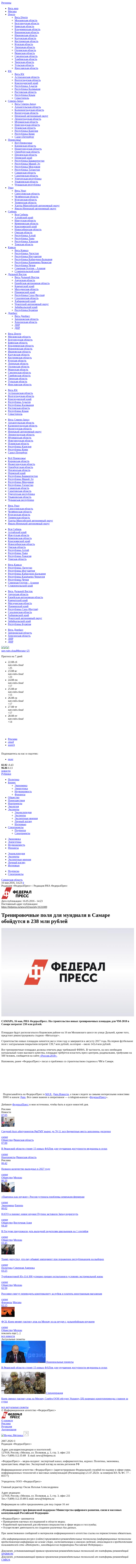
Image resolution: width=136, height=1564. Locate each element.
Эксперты (13, 809)
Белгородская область (27, 23)
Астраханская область (27, 77)
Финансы (20, 794)
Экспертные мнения (26, 818)
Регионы (6, 2)
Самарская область (25, 172)
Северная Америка (24, 1267)
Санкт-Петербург (24, 136)
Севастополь (22, 98)
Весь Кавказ (21, 250)
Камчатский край (24, 286)
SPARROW (7, 1553)
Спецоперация (54, 1393)
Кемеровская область (26, 223)
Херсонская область (26, 322)
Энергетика (21, 788)
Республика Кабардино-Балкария (33, 259)
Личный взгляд (23, 821)
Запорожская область (26, 319)
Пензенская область (26, 154)
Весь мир (13, 8)
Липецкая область (25, 47)
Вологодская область (26, 113)
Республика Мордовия (27, 166)
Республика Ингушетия (28, 256)
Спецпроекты (16, 827)
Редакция (6, 1426)
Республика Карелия (26, 130)
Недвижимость (23, 791)
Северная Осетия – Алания (30, 268)
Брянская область (24, 26)
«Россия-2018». (48, 1055)
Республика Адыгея (26, 86)
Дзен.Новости (61, 1094)
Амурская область (25, 280)
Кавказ (12, 247)
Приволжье (14, 139)
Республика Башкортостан (29, 160)
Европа (19, 1205)
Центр (11, 14)
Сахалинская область (26, 298)
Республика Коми (25, 133)
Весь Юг (19, 74)
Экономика (21, 785)
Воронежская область (27, 32)
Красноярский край (26, 226)
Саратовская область (26, 175)
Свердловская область (27, 193)
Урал (10, 187)
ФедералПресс (98, 1097)
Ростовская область (25, 92)
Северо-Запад (15, 101)
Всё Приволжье (23, 142)
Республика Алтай (25, 235)
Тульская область (24, 65)
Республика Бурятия (26, 310)
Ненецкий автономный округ (31, 116)
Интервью (20, 824)
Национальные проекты (60, 1362)
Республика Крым (25, 95)
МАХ (48, 1094)
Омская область (23, 232)
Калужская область (25, 38)
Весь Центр (21, 17)
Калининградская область (29, 110)
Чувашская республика (28, 184)
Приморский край (25, 292)
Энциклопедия (23, 812)
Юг (10, 71)
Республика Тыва (24, 238)
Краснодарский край (26, 83)
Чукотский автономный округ (32, 304)
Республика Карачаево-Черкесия (33, 262)
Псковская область (25, 127)
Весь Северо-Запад (25, 104)
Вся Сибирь (21, 214)
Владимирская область (27, 29)
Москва (12, 11)
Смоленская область (26, 56)
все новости (8, 1336)
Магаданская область (26, 289)
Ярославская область (26, 68)
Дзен (23, 1097)
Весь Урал (20, 190)
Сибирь (12, 211)
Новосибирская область (28, 229)
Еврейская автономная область (32, 283)
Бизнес (12, 782)
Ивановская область (26, 35)
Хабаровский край (25, 301)
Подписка (20, 830)
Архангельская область (28, 107)
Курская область (24, 44)
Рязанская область (25, 53)
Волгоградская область (28, 80)
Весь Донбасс (22, 316)
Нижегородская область (28, 148)
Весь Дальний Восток (27, 277)
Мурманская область (26, 121)
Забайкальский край (26, 307)
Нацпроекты (15, 803)
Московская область (26, 20)
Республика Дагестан (27, 253)
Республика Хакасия (26, 241)
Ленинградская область (28, 119)
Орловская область (25, 50)
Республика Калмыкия (27, 89)
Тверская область (24, 62)
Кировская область (25, 145)
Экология (13, 806)
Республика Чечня (25, 265)
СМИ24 (5, 1559)
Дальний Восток (17, 274)
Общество (13, 797)
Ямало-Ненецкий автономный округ (35, 208)
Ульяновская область (26, 181)
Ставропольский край (27, 271)
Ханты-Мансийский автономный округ (37, 205)
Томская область (24, 244)
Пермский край (23, 157)
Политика (13, 779)
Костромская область (26, 41)
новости (6, 770)
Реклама (12, 739)
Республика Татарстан (27, 169)
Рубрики (6, 773)
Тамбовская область (26, 59)
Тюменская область (25, 202)
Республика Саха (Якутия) (30, 295)
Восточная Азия (22, 1222)
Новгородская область (27, 124)
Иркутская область (25, 220)
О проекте (7, 1420)
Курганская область (26, 199)
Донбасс (12, 313)
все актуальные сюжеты (15, 1407)
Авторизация (8, 1429)
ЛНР (17, 325)
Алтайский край (24, 217)
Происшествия (16, 800)
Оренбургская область (27, 151)
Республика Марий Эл (27, 163)
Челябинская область (26, 196)
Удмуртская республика (28, 178)
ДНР (17, 328)
